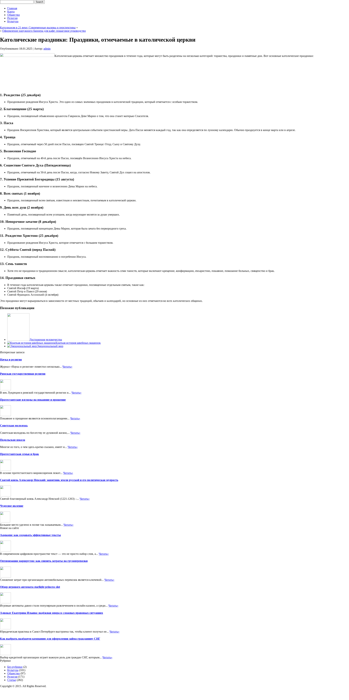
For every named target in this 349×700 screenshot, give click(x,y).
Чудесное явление (11, 505)
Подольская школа (12, 439)
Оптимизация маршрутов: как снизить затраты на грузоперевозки (44, 560)
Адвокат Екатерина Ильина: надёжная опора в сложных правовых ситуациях (51, 612)
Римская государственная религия (22, 373)
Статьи (11, 679)
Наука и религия (11, 359)
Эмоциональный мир (50, 346)
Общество (13, 14)
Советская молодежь (14, 425)
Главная (12, 8)
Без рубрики (15, 666)
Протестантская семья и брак (19, 454)
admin (47, 48)
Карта (11, 11)
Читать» (67, 366)
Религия (12, 18)
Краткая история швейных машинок (78, 342)
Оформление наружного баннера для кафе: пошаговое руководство (44, 30)
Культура (12, 21)
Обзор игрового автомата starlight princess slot (30, 586)
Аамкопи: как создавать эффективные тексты (30, 535)
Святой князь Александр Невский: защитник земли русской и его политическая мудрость (59, 480)
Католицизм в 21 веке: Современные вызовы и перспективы (38, 27)
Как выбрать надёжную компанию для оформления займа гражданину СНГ (50, 638)
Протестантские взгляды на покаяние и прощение (33, 399)
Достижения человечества (45, 339)
